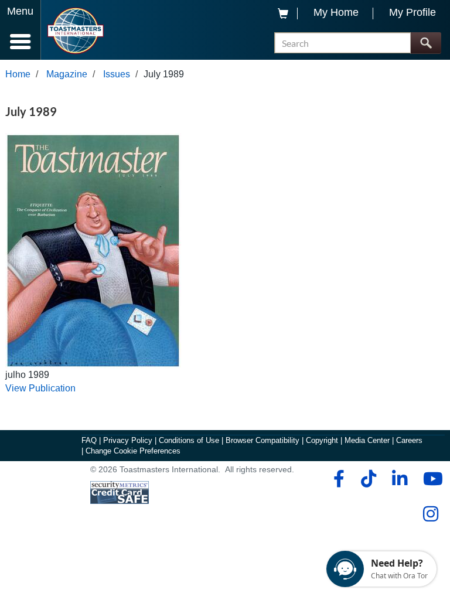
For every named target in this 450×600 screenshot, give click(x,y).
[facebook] (337, 478)
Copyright (322, 440)
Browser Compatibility (262, 440)
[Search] (425, 43)
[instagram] (430, 514)
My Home (336, 12)
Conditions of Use (189, 440)
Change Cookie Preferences (133, 450)
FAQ (89, 440)
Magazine (66, 74)
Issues (116, 74)
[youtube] (430, 478)
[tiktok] (368, 478)
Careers (409, 440)
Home (17, 74)
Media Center (367, 440)
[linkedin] (399, 478)
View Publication (40, 388)
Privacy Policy (127, 440)
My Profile (412, 12)
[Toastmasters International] (75, 30)
